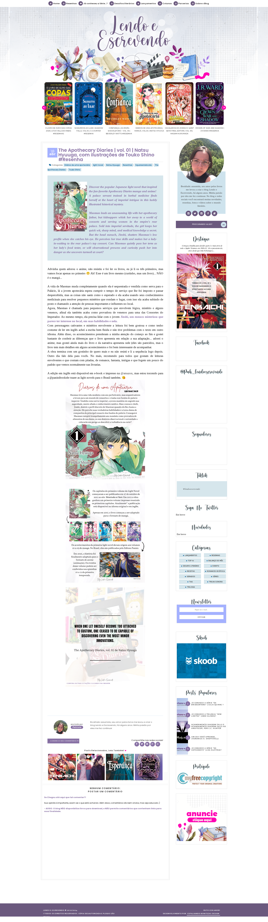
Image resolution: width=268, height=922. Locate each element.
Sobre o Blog (202, 3)
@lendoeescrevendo (191, 489)
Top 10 (191, 560)
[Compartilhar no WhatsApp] (158, 744)
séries (216, 576)
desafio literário (191, 566)
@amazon (127, 373)
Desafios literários (124, 3)
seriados (191, 576)
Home (56, 3)
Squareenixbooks (143, 165)
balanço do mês (215, 560)
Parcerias (183, 3)
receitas (191, 571)
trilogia (191, 587)
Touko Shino (74, 169)
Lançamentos (148, 3)
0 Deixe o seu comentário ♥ (64, 741)
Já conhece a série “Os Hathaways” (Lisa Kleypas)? (206, 749)
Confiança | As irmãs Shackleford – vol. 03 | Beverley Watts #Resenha (89, 131)
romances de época (216, 571)
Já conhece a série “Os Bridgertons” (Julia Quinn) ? (207, 704)
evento (215, 566)
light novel (98, 165)
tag (191, 581)
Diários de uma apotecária (77, 165)
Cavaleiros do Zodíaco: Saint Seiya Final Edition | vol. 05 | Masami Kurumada (149, 131)
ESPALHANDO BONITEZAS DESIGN (203, 913)
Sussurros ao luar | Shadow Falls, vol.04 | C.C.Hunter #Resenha (58, 131)
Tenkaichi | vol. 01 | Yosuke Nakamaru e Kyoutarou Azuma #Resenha (201, 287)
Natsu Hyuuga (113, 165)
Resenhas (71, 3)
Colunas (167, 3)
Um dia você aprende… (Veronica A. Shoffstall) (205, 738)
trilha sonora (216, 581)
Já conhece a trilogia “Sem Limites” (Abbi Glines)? (206, 715)
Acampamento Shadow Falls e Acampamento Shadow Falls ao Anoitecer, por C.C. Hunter (208, 726)
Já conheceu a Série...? (95, 3)
